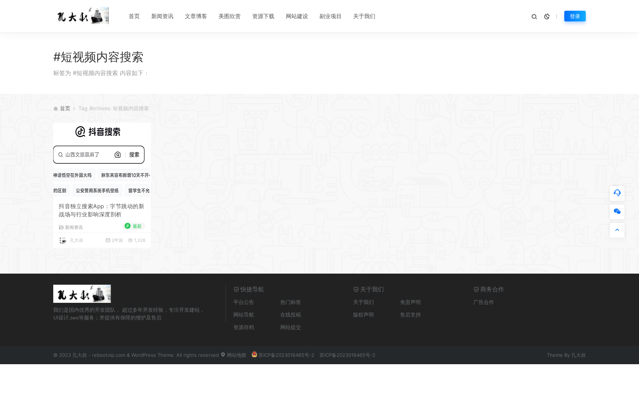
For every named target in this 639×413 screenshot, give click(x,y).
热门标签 (290, 302)
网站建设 (297, 16)
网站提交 (290, 327)
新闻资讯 (162, 16)
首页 (134, 16)
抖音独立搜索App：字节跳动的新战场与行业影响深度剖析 (101, 210)
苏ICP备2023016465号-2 (286, 355)
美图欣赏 (230, 16)
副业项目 (331, 16)
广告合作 (483, 302)
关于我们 (364, 16)
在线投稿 (290, 314)
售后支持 (410, 314)
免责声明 (410, 302)
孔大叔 (76, 240)
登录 (575, 16)
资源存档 (243, 327)
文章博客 (196, 16)
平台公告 (243, 302)
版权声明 (363, 314)
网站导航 (243, 314)
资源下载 (263, 16)
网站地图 (236, 355)
